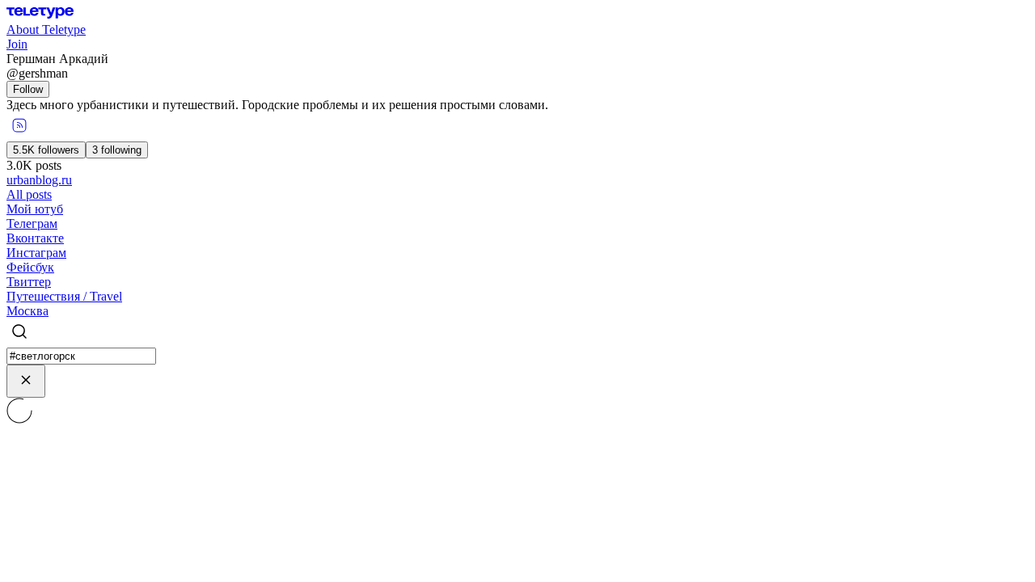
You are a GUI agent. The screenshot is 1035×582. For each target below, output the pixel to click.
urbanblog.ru (39, 180)
